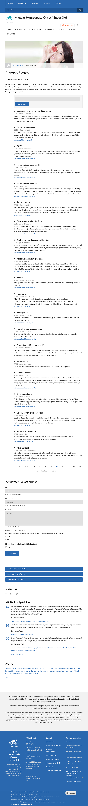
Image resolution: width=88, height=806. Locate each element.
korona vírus (44, 671)
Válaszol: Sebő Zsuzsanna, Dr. (25, 159)
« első (18, 467)
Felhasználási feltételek (53, 763)
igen (8, 536)
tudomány (27, 673)
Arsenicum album (56, 668)
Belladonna (66, 668)
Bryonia (73, 668)
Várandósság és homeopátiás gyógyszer (35, 111)
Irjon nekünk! (50, 742)
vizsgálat (34, 673)
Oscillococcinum (24, 394)
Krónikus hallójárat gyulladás (29, 259)
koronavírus (35, 671)
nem (8, 540)
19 (34, 467)
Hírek (9, 30)
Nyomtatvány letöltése (74, 778)
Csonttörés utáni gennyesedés (30, 345)
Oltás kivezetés (23, 372)
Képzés (59, 30)
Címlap (10, 3)
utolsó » (55, 471)
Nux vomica (68, 671)
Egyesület (71, 30)
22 (51, 467)
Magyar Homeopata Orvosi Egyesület (40, 17)
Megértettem (70, 793)
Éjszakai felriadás (24, 202)
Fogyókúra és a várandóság (29, 329)
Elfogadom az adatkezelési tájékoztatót (22, 544)
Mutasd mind (16, 655)
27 (80, 467)
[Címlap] (9, 19)
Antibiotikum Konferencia (21, 668)
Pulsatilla (76, 671)
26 (74, 467)
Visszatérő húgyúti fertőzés (29, 413)
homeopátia (9, 671)
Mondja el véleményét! (16, 574)
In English (47, 3)
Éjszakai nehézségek (25, 127)
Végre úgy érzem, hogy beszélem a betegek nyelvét (30, 621)
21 (46, 467)
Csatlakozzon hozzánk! (17, 569)
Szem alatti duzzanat (26, 431)
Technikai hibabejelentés (54, 771)
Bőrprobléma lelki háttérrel (29, 221)
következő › (44, 471)
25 (68, 467)
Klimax (19, 277)
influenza (27, 671)
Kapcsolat (35, 3)
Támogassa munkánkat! (74, 781)
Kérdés (8, 510)
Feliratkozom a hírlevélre (15, 531)
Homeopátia (20, 30)
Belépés (58, 3)
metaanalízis (60, 671)
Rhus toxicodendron (16, 673)
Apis (48, 668)
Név (7, 487)
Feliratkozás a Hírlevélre (53, 745)
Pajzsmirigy (21, 294)
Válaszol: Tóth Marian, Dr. (23, 140)
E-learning (69, 25)
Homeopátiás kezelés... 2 (27, 165)
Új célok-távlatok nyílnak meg (22, 634)
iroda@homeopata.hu (33, 756)
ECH (79, 668)
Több (7, 678)
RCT (6, 673)
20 (40, 467)
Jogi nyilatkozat (51, 755)
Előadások (11, 34)
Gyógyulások (35, 30)
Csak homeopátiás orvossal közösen (33, 240)
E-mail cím (9, 498)
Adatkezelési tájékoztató (54, 759)
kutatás (52, 671)
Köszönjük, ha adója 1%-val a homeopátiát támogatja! (74, 773)
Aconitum (8, 668)
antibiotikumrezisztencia (37, 668)
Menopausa (22, 312)
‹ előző (26, 467)
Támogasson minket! (16, 579)
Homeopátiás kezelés (26, 183)
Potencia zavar (23, 361)
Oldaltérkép (22, 3)
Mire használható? (24, 448)
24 (63, 467)
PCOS (19, 146)
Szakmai (48, 30)
